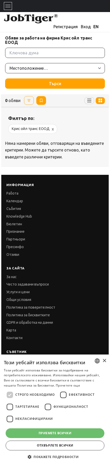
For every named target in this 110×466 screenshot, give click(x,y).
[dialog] (55, 410)
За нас (11, 277)
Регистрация (65, 26)
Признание (15, 231)
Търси (55, 83)
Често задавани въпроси (27, 284)
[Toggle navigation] (8, 6)
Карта (11, 330)
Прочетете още (68, 385)
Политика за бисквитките (28, 315)
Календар (14, 201)
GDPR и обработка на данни (29, 322)
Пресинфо (15, 247)
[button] (55, 457)
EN (95, 26)
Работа (12, 193)
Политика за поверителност (30, 307)
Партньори (15, 239)
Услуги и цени (18, 292)
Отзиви (12, 254)
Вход (86, 26)
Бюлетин (14, 224)
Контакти (14, 338)
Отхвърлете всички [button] (55, 445)
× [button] (104, 361)
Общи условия (18, 300)
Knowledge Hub (19, 216)
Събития (13, 209)
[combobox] (97, 360)
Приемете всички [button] (55, 433)
